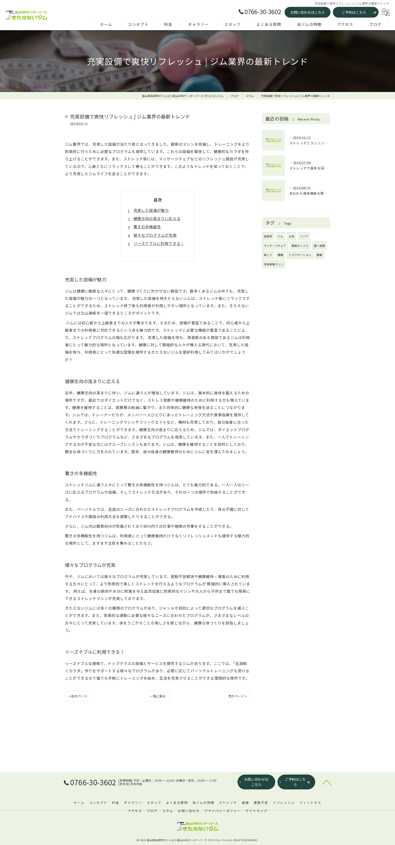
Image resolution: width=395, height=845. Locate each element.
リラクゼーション (300, 255)
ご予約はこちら (354, 12)
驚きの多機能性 (147, 226)
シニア (304, 236)
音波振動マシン (273, 264)
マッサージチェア (275, 246)
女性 (291, 236)
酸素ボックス (300, 246)
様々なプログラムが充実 (155, 235)
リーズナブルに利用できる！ (158, 243)
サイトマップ (256, 810)
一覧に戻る (157, 696)
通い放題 (319, 246)
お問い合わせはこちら (307, 12)
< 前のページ (78, 696)
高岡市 (268, 236)
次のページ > (237, 696)
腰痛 (280, 255)
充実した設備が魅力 (151, 210)
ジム (280, 236)
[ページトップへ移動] (326, 782)
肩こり (268, 255)
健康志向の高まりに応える (157, 218)
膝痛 (319, 255)
